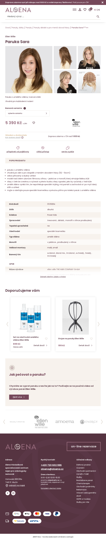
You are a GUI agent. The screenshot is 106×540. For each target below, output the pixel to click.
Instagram (13, 493)
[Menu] (74, 10)
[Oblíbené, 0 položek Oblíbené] (85, 9)
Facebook (7, 493)
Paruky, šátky (18, 27)
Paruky (29, 27)
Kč (95, 10)
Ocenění (80, 468)
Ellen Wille (10, 36)
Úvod (7, 27)
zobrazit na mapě (17, 485)
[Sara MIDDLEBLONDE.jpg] (89, 57)
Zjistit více (17, 397)
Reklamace (81, 489)
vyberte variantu (15, 113)
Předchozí (7, 324)
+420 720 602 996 (51, 465)
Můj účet (80, 9)
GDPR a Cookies (83, 499)
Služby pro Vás (82, 502)
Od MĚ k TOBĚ (82, 474)
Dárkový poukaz (83, 464)
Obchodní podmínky (85, 486)
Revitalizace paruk (84, 480)
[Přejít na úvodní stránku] (18, 10)
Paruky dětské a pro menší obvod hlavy (51, 27)
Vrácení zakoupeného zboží (86, 494)
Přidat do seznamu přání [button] (46, 338)
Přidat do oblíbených (33, 122)
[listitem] (17, 149)
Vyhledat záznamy (98, 16)
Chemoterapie (83, 483)
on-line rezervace (83, 446)
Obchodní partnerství (86, 471)
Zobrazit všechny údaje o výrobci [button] (53, 277)
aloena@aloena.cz (52, 469)
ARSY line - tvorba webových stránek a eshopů (53, 537)
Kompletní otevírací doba (51, 488)
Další (99, 324)
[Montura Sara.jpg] (89, 81)
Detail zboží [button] (39, 345)
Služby (79, 477)
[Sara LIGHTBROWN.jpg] (65, 57)
